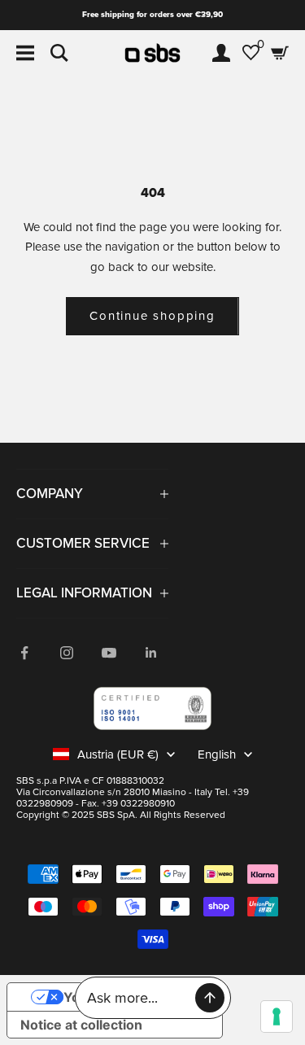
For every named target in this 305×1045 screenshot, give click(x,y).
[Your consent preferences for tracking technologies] (276, 1016)
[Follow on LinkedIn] (151, 653)
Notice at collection (81, 1025)
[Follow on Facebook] (24, 653)
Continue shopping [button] (152, 315)
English (217, 754)
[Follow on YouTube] (109, 653)
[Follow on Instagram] (67, 653)
